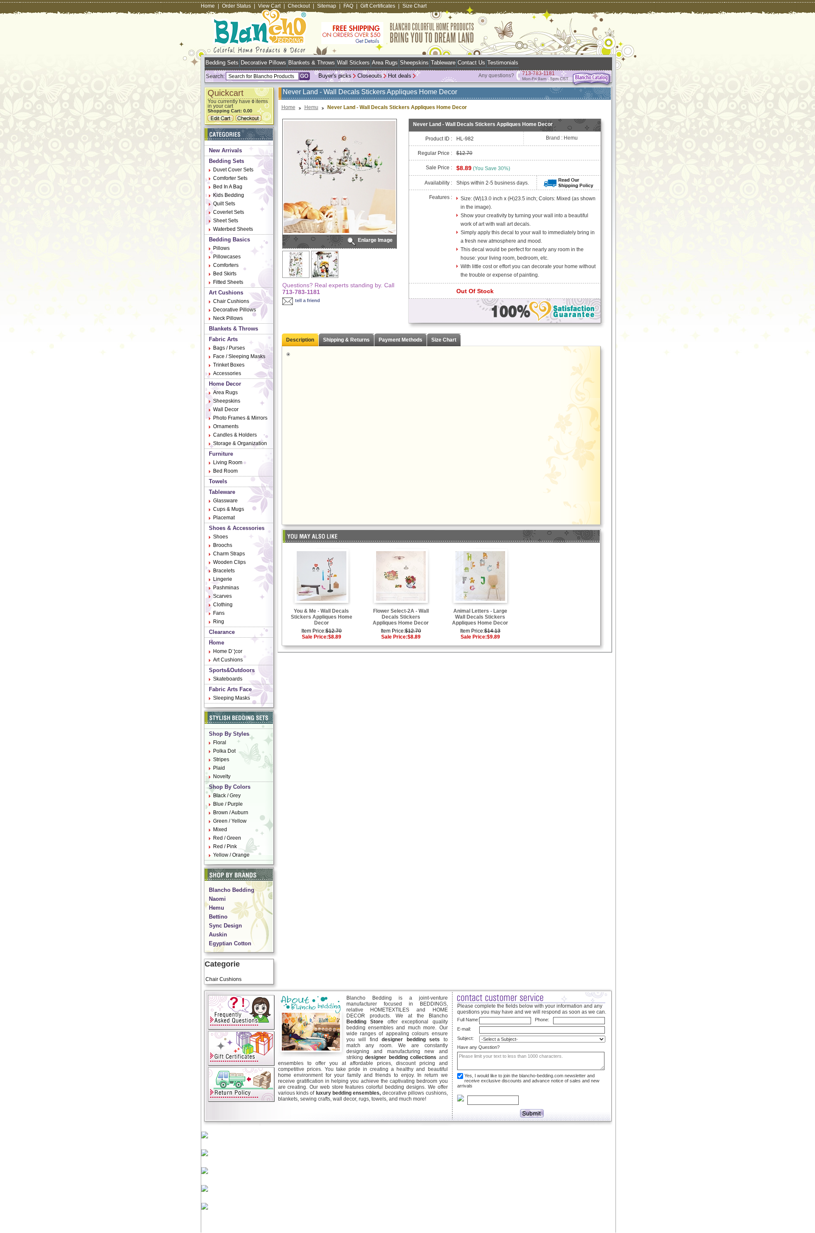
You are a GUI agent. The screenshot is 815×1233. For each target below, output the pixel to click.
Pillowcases (227, 257)
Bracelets (224, 571)
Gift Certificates (377, 6)
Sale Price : (439, 168)
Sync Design (225, 925)
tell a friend (307, 300)
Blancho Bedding (231, 890)
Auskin (218, 934)
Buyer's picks (334, 76)
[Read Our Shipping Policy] (568, 186)
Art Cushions (226, 292)
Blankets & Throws (311, 62)
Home (208, 6)
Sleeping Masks (231, 698)
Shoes (220, 537)
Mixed (220, 829)
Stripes (221, 759)
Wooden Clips (229, 562)
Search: (215, 76)
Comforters (226, 265)
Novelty (221, 776)
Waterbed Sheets (233, 229)
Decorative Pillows (263, 62)
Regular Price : (435, 153)
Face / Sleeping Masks (239, 356)
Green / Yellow (230, 821)
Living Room (227, 462)
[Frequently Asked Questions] (241, 1028)
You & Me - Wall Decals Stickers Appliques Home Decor (321, 617)
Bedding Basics (229, 239)
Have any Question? (478, 1047)
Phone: (542, 1019)
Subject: (465, 1038)
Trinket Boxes (228, 365)
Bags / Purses (229, 348)
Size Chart (414, 6)
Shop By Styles (229, 734)
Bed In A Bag (227, 187)
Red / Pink (225, 846)
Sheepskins (414, 62)
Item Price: (313, 631)
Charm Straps (229, 554)
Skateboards (227, 679)
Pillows (221, 248)
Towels (218, 481)
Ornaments (226, 426)
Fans (219, 613)
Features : (440, 197)
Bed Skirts (224, 274)
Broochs (222, 545)
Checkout (299, 6)
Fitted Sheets (228, 282)
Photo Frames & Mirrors (240, 418)
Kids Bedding (228, 195)
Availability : (438, 183)
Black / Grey (227, 796)
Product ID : (438, 139)
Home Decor (225, 384)
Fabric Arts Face (230, 689)
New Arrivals (225, 150)
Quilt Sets (224, 204)
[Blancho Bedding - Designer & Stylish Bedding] (259, 50)
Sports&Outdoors (232, 670)
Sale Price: (315, 637)
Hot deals (399, 76)
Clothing (223, 605)
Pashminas (226, 588)
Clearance (222, 632)
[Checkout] (250, 120)
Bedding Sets (222, 62)
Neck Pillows (228, 318)
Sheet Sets (225, 221)
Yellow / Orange (231, 855)
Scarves (222, 596)
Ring (218, 622)
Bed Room (225, 471)
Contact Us (471, 62)
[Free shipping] (397, 42)
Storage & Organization (240, 443)
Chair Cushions (231, 301)
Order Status (236, 6)
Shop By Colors (229, 787)
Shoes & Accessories (236, 528)
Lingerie (222, 579)
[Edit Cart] (222, 120)
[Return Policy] (241, 1100)
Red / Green (227, 838)
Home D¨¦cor (227, 651)
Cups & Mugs (228, 509)
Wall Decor (226, 409)
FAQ (348, 6)
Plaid (219, 768)
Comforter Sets (230, 178)
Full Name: (468, 1019)
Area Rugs (385, 62)
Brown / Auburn (230, 812)
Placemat (224, 518)
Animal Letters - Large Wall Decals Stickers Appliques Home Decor (480, 617)
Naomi (217, 899)
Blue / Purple (228, 804)
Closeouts (369, 76)
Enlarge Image (375, 240)
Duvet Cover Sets (233, 170)
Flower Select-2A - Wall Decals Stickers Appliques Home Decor (401, 617)
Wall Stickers (353, 62)
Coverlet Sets (228, 212)
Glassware (225, 501)
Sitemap (326, 6)
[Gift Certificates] (241, 1064)
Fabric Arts (223, 339)
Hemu (216, 908)
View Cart (269, 6)
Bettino (218, 917)
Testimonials (502, 62)
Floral (219, 742)
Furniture (221, 454)
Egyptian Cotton (230, 943)
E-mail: (464, 1028)
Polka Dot (224, 751)
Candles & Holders (235, 435)
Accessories (227, 373)
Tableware (443, 62)
